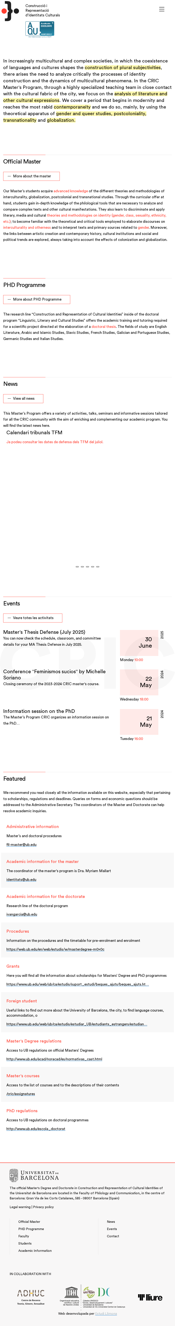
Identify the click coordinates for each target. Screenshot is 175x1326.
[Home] (9, 22)
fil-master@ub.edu (21, 845)
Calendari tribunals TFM (34, 432)
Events (112, 1229)
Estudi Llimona (106, 1313)
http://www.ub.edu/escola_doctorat (35, 1129)
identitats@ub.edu (21, 880)
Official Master (29, 1221)
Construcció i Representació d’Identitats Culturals (42, 10)
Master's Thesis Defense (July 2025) (44, 632)
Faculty (23, 1236)
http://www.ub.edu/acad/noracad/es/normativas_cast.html (54, 1059)
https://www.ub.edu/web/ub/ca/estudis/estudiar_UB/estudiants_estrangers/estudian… (76, 1024)
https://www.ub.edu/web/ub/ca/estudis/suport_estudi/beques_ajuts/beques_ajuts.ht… (77, 984)
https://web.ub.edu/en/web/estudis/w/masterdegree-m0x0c (55, 949)
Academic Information (35, 1250)
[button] (77, 566)
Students (25, 1243)
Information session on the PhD (39, 711)
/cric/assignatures (20, 1094)
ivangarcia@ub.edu (21, 914)
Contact (113, 1236)
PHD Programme (31, 1229)
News (111, 1221)
